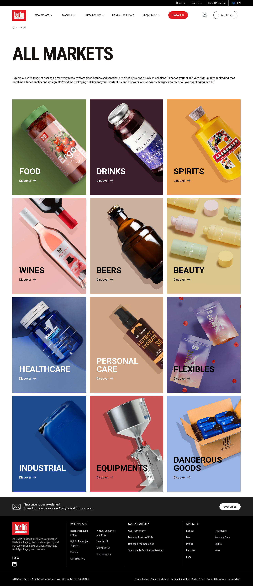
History (74, 552)
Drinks (189, 543)
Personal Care (222, 537)
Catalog (178, 15)
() (236, 3)
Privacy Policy (141, 579)
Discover (25, 180)
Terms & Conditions (216, 579)
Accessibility (234, 579)
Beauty (190, 530)
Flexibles (191, 550)
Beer (188, 537)
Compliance (103, 548)
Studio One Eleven (123, 15)
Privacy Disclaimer (159, 579)
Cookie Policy (198, 579)
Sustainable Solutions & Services (146, 550)
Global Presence (217, 3)
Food (189, 557)
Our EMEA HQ (77, 558)
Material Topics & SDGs (140, 537)
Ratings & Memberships (141, 543)
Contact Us (196, 3)
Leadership (103, 541)
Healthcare (221, 530)
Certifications (104, 554)
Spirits (218, 543)
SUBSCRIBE (230, 506)
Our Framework (136, 530)
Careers (180, 3)
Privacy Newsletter (180, 579)
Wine (217, 550)
